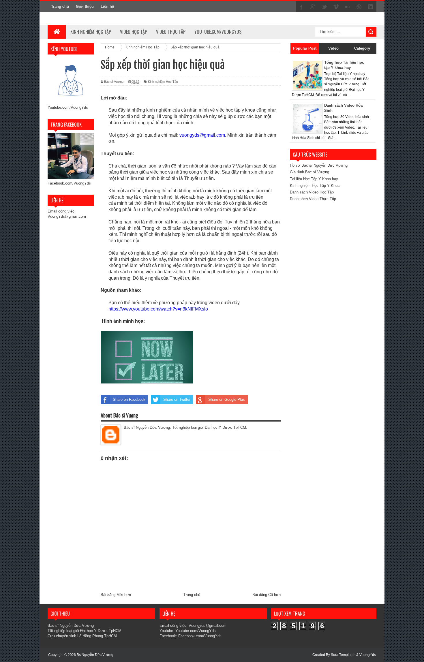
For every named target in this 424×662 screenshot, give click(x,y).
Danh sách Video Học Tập (312, 192)
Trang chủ (60, 6)
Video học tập (133, 31)
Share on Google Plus (226, 399)
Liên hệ (107, 6)
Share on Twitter (176, 399)
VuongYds (367, 655)
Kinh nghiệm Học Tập (163, 81)
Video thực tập (170, 31)
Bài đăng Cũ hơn (266, 595)
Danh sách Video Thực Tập (313, 199)
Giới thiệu (85, 6)
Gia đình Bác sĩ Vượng (309, 172)
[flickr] (347, 7)
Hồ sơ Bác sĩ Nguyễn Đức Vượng (319, 165)
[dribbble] (359, 7)
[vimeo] (336, 7)
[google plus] (313, 7)
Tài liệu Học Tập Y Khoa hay (314, 179)
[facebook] (301, 7)
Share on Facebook (129, 399)
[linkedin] (370, 7)
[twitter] (324, 7)
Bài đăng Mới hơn (116, 595)
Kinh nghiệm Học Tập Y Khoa (314, 185)
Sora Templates (343, 655)
